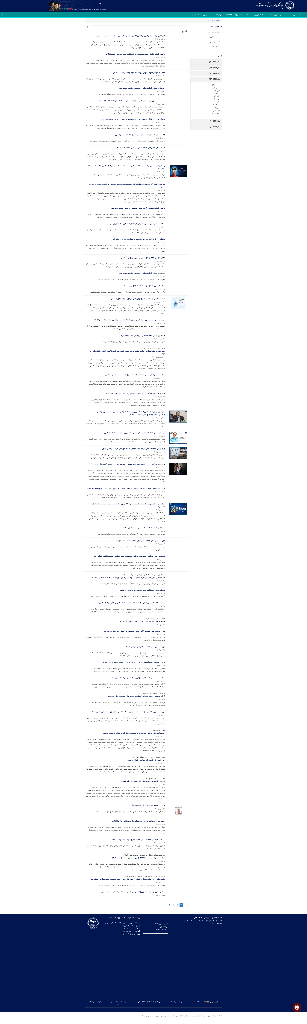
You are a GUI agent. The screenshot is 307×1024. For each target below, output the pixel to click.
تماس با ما (192, 15)
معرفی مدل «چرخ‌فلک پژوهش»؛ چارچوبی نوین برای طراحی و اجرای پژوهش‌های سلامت (132, 119)
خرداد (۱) (216, 110)
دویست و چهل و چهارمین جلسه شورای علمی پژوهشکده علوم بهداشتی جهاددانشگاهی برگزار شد (129, 320)
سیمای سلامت (203, 15)
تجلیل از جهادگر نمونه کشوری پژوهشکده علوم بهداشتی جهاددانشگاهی (139, 72)
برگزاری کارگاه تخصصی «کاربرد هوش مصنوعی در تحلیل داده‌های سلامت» (137, 208)
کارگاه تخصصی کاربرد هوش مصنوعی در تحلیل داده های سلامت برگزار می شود (135, 223)
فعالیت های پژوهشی (257, 15)
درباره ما (293, 15)
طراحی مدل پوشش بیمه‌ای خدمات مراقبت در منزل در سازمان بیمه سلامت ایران (135, 375)
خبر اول (216, 51)
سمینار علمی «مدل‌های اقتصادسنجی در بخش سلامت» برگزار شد (141, 147)
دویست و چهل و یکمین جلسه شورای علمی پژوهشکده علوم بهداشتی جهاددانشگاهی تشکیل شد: (129, 556)
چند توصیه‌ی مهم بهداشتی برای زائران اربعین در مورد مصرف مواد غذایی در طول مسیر (133, 891)
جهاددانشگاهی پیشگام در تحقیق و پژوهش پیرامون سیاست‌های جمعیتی (138, 298)
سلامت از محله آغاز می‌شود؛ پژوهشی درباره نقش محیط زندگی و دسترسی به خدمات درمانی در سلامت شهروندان (127, 185)
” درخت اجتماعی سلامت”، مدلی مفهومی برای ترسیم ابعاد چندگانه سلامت (137, 839)
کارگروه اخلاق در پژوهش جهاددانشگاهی (207, 917)
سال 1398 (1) (215, 127)
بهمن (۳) (216, 87)
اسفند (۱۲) (215, 85)
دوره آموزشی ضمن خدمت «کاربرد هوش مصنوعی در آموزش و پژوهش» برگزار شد (134, 631)
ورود (99, 3)
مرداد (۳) (216, 105)
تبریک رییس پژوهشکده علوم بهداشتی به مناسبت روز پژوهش (142, 590)
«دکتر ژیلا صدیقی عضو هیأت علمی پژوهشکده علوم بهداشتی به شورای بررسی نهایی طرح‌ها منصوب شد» (126, 488)
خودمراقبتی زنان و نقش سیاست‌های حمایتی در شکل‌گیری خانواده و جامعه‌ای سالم (134, 733)
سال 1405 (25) (214, 62)
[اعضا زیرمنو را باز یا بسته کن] (284, 15)
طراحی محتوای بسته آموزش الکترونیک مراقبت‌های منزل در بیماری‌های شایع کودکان (133, 662)
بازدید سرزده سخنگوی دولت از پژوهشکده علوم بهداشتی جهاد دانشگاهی (138, 821)
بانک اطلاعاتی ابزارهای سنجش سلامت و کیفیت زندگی (202, 920)
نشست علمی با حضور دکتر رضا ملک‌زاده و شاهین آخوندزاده (142, 621)
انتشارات (229, 15)
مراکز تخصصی (217, 15)
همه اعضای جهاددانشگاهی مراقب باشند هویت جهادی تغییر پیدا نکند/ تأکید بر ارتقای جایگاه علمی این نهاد (127, 352)
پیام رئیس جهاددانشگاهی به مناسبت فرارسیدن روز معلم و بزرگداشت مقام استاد (135, 393)
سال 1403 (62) (214, 73)
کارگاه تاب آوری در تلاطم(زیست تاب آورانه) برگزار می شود (143, 286)
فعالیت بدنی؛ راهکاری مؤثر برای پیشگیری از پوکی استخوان (143, 257)
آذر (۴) (216, 93)
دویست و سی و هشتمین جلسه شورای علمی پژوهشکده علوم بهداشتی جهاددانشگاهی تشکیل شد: (128, 711)
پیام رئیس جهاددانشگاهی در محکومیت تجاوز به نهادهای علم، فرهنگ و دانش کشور (133, 448)
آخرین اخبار (215, 46)
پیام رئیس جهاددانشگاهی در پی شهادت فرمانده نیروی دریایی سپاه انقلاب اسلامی (134, 432)
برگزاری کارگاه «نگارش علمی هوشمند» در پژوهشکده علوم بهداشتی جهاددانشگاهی (135, 54)
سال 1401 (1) (215, 121)
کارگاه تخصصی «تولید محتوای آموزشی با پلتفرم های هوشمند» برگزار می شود (136, 696)
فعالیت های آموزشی (241, 15)
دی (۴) (216, 90)
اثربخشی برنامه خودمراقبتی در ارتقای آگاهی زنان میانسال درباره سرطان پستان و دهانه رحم (131, 35)
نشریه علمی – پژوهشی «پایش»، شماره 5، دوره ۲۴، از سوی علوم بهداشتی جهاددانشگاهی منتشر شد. (128, 577)
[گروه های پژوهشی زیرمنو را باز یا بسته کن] (267, 15)
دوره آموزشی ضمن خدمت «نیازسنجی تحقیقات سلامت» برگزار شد (140, 540)
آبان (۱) (216, 96)
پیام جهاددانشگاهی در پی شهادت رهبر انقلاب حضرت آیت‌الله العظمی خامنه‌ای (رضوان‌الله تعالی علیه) (128, 464)
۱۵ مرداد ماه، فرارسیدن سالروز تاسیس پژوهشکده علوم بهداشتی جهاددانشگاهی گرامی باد (132, 100)
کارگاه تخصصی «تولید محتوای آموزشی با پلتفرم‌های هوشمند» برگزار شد (138, 677)
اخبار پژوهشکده (213, 32)
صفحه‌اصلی (216, 20)
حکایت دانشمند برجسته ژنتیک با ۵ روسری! (148, 805)
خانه (299, 15)
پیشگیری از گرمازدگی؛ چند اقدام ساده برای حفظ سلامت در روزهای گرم (139, 239)
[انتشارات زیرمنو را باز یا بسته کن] (224, 15)
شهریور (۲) (215, 102)
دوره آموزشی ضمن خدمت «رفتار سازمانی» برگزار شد (145, 646)
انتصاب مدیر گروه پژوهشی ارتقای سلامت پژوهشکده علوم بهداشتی (140, 134)
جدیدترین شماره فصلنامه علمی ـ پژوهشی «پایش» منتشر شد (142, 88)
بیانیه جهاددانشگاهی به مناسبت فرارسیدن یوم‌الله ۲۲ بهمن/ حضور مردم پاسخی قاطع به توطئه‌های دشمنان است (128, 505)
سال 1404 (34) (214, 67)
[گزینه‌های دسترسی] (297, 1007)
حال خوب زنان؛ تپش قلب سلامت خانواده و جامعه (146, 760)
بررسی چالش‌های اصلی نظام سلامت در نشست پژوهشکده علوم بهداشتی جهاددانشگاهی (132, 602)
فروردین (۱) (215, 113)
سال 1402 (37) (214, 79)
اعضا (287, 15)
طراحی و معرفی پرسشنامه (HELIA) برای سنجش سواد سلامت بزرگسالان (138, 858)
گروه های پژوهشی (275, 15)
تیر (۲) (217, 107)
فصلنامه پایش (216, 923)
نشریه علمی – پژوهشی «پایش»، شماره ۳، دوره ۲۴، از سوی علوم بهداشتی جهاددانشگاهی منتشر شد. (128, 879)
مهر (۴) (216, 99)
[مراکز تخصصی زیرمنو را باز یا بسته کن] (210, 15)
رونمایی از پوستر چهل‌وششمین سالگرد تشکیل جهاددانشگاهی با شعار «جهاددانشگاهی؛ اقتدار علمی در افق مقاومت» (126, 167)
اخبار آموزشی (214, 37)
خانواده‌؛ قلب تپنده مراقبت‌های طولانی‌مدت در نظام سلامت (143, 781)
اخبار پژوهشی (214, 41)
